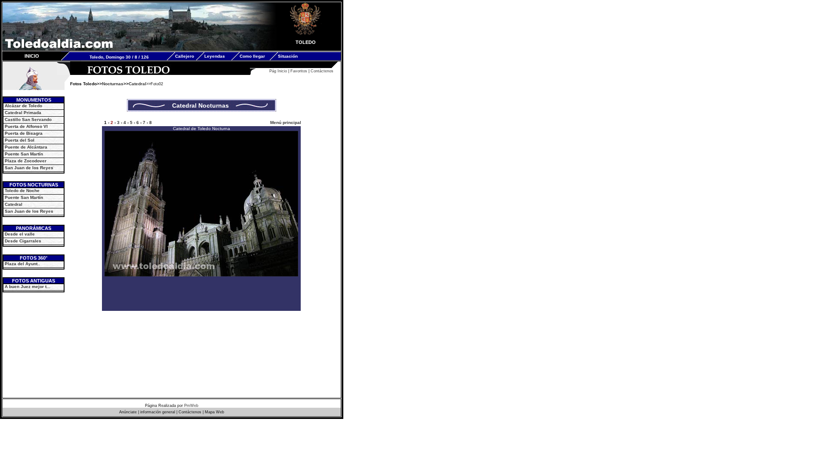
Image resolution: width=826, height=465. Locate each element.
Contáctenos (322, 71)
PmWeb (191, 405)
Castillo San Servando (28, 119)
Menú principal (285, 122)
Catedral (13, 204)
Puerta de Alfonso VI (26, 126)
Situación (288, 56)
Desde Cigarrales (23, 241)
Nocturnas (112, 83)
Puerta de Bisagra (24, 133)
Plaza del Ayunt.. (22, 263)
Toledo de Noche (21, 190)
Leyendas (214, 56)
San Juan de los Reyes (29, 167)
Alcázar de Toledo (23, 105)
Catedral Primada (23, 112)
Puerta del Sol (19, 140)
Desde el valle (20, 234)
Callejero (184, 56)
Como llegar (252, 56)
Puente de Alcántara (26, 147)
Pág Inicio (278, 71)
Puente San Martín (24, 154)
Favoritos (298, 71)
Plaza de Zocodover (25, 160)
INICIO (32, 56)
